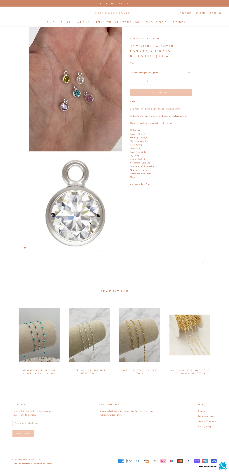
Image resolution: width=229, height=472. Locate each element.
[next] (219, 337)
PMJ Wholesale (156, 22)
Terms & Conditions (207, 421)
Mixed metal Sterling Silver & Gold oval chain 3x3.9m (190, 372)
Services (179, 22)
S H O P (66, 22)
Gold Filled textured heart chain (140, 372)
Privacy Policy (204, 426)
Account (185, 13)
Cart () (215, 13)
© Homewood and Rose (26, 459)
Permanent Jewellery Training (117, 22)
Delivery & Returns (206, 416)
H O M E (49, 22)
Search (200, 13)
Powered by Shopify (43, 463)
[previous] (9, 337)
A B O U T (83, 22)
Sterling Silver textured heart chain (89, 372)
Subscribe (23, 433)
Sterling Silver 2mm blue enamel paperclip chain (39, 372)
